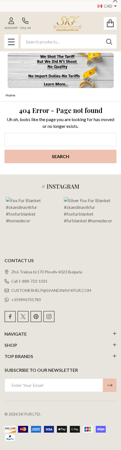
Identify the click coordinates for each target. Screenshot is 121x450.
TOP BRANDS (19, 356)
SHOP (11, 345)
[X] (23, 316)
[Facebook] (10, 316)
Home (10, 95)
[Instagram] (49, 316)
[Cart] (110, 23)
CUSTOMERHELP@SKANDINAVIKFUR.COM (51, 290)
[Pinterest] (36, 316)
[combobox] (68, 41)
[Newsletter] (109, 385)
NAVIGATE (16, 333)
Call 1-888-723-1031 (29, 281)
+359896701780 (26, 299)
